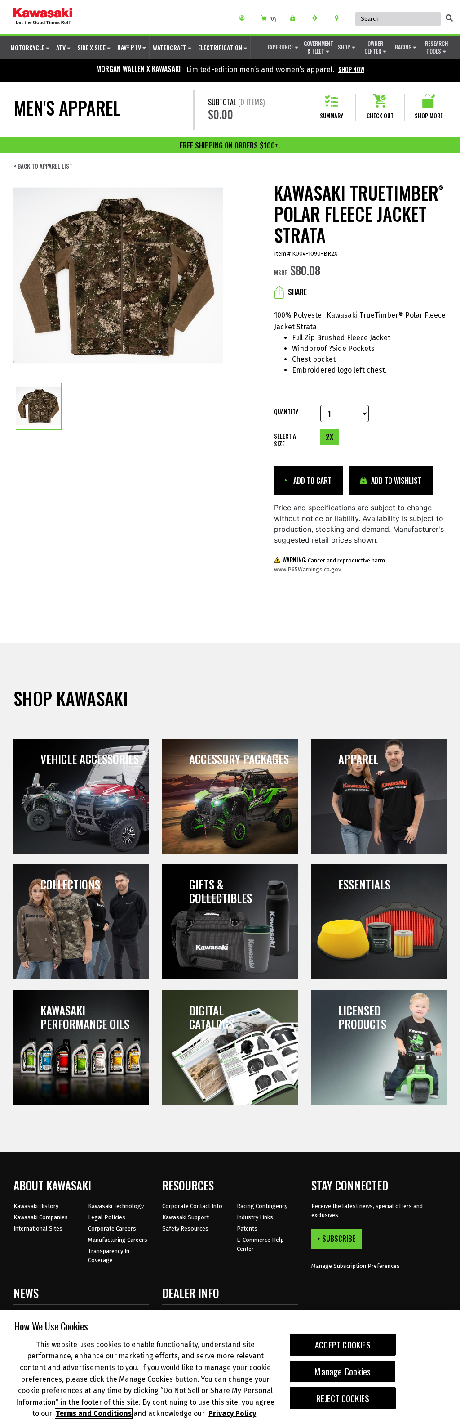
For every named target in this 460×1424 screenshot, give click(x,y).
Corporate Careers (112, 1228)
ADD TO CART (312, 480)
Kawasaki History (35, 1206)
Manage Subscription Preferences (355, 1265)
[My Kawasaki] (245, 18)
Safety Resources (185, 1228)
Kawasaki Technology (116, 1206)
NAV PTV (129, 47)
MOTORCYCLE (28, 47)
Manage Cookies (342, 1371)
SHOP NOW (351, 69)
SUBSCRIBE (338, 1238)
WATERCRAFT (170, 47)
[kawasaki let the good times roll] (42, 17)
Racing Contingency (262, 1206)
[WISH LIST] (295, 18)
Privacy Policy (232, 1413)
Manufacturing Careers (117, 1239)
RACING (404, 47)
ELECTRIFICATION (220, 47)
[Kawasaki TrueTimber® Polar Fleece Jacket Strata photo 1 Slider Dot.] (38, 406)
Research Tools (436, 47)
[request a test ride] (317, 18)
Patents (247, 1228)
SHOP (345, 47)
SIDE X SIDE (92, 47)
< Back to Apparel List (42, 166)
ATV (61, 47)
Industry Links (255, 1217)
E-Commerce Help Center (260, 1244)
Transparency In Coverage (108, 1255)
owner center (373, 47)
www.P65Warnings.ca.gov (307, 569)
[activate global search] (449, 18)
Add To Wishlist (395, 480)
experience (281, 47)
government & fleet (318, 47)
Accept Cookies (343, 1344)
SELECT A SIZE (285, 439)
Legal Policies (106, 1217)
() (272, 19)
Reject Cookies (343, 1398)
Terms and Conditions (94, 1413)
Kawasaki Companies (40, 1217)
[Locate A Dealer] (339, 18)
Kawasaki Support (185, 1217)
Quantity (286, 412)
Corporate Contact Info (192, 1206)
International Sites (37, 1228)
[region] (230, 1367)
